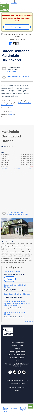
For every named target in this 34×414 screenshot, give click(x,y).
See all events (28, 321)
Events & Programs (23, 409)
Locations (14, 408)
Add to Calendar (11, 71)
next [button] (30, 168)
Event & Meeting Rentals (17, 355)
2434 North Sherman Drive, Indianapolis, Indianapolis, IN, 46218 (17, 213)
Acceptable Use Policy (17, 384)
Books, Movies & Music (5, 409)
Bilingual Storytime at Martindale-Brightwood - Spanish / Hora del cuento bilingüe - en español (17, 303)
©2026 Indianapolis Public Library (17, 380)
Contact (17, 349)
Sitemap (17, 390)
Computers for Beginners (12, 271)
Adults (10, 111)
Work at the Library (17, 358)
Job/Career (11, 114)
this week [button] (17, 168)
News (17, 361)
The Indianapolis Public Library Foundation (17, 365)
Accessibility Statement (17, 387)
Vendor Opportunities (17, 352)
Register (9, 279)
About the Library (17, 343)
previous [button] (4, 168)
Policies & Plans (17, 346)
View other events (17, 27)
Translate (14, 3)
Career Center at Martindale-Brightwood (17, 294)
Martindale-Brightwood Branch (18, 76)
